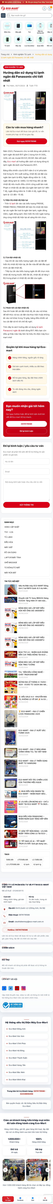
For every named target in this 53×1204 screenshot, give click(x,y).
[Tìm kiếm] (9, 15)
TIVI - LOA (8, 532)
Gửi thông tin (26, 505)
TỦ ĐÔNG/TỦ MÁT (12, 567)
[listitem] (14, 1170)
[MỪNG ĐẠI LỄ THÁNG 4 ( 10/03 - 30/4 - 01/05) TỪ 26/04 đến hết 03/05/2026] (10, 687)
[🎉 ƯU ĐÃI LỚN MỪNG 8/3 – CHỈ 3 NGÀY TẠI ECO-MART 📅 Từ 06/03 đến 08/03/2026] (10, 807)
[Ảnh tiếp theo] (47, 1170)
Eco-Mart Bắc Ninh (17, 1072)
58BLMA (9, 860)
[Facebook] (4, 988)
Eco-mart (11, 161)
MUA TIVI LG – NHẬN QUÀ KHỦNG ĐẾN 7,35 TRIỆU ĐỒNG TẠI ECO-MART (33, 654)
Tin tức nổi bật (11, 581)
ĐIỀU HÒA (8, 542)
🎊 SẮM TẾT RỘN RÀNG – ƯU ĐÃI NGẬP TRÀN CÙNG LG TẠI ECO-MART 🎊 (33, 833)
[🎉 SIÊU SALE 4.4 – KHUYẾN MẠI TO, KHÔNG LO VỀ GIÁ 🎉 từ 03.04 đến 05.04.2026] (10, 702)
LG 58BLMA (37, 860)
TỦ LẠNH (8, 537)
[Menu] (3, 15)
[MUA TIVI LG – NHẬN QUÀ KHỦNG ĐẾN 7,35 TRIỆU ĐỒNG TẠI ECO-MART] (10, 654)
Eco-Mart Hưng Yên (17, 1065)
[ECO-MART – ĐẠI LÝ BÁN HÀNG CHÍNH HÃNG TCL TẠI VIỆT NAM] (10, 752)
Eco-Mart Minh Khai (17, 1079)
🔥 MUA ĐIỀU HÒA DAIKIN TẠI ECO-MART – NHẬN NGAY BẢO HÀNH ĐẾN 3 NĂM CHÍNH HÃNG (32, 793)
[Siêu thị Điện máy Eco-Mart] (9, 8)
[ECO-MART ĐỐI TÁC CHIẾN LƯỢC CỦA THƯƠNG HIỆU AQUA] (10, 783)
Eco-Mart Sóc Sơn (16, 1036)
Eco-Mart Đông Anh (17, 1029)
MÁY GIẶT (8, 547)
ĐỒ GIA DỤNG (10, 552)
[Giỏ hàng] (50, 9)
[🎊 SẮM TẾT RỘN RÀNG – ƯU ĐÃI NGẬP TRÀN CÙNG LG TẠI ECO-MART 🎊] (10, 834)
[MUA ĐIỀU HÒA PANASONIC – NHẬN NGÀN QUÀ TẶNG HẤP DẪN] (10, 821)
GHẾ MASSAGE (10, 562)
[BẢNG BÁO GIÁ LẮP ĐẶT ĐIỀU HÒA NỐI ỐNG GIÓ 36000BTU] (10, 613)
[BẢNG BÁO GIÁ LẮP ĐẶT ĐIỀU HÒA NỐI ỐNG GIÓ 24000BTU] (10, 642)
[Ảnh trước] (5, 1170)
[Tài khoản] (44, 9)
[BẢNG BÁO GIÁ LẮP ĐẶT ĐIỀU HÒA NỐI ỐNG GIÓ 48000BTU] (10, 628)
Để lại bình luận (26, 431)
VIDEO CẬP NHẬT (11, 527)
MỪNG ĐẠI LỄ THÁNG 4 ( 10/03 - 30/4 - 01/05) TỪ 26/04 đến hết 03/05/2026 (33, 684)
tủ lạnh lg (37, 864)
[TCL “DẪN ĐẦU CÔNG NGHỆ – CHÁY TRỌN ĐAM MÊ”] (10, 674)
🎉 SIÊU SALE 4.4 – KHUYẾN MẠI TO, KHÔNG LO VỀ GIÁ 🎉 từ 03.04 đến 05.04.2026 (33, 699)
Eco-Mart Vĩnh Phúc (17, 1043)
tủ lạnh (12, 203)
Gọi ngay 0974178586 (26, 141)
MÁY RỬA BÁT (10, 573)
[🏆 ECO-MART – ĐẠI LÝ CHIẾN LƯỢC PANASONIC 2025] (10, 718)
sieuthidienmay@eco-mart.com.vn (29, 921)
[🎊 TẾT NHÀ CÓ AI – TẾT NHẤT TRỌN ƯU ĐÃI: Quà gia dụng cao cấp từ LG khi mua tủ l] (10, 844)
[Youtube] (17, 988)
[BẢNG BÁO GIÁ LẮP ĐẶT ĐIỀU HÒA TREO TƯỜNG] (10, 664)
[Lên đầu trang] (49, 1181)
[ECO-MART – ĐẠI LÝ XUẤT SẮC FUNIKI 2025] (10, 737)
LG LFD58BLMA (13, 864)
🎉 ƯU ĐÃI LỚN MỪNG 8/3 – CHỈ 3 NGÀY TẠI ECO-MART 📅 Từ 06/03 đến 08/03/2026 (33, 804)
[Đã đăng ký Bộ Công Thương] (12, 1005)
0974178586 (26, 424)
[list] (26, 1170)
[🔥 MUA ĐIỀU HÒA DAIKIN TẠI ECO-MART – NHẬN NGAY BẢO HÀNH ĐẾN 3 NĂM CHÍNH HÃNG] (10, 794)
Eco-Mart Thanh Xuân (18, 1058)
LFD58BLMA (22, 860)
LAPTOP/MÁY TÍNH (12, 557)
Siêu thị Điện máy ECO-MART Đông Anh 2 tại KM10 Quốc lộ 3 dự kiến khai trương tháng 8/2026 (33, 588)
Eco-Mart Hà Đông (16, 1050)
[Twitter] (10, 988)
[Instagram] (23, 988)
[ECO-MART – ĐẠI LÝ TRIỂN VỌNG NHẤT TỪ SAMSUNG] (10, 768)
